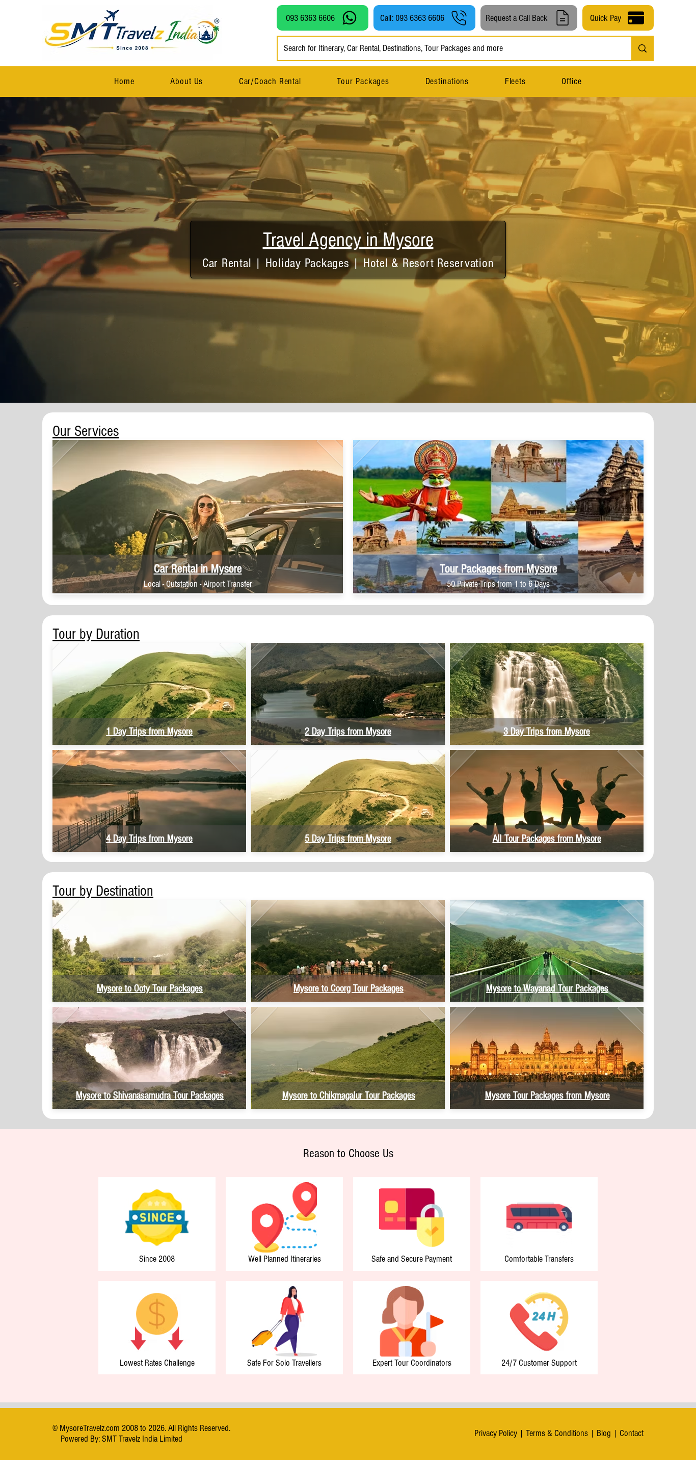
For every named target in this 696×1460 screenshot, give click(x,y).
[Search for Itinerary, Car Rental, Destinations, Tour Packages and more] (642, 48)
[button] (447, 81)
